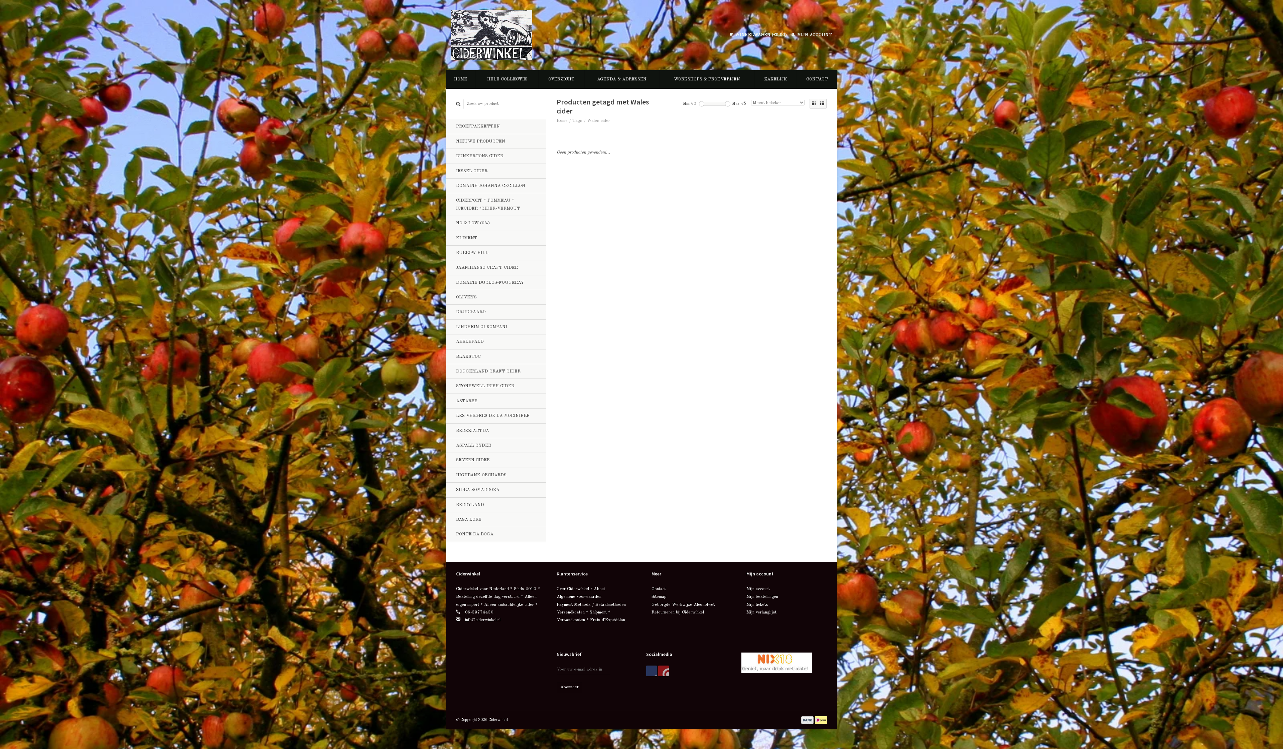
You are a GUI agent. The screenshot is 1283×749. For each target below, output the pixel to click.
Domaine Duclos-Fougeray (490, 282)
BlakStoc (468, 356)
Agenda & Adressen (622, 79)
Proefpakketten (478, 126)
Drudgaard (471, 312)
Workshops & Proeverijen (707, 79)
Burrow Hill (472, 253)
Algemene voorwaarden (579, 596)
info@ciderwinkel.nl (483, 620)
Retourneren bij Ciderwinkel (678, 612)
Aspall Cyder (473, 445)
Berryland (470, 505)
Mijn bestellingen (762, 596)
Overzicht (561, 79)
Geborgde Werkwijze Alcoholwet (683, 604)
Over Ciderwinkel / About (581, 589)
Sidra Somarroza (478, 490)
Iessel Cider (471, 171)
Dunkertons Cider (479, 156)
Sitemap (659, 596)
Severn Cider (473, 460)
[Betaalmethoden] (808, 720)
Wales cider (598, 120)
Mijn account (814, 35)
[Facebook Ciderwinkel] (651, 671)
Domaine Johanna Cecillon (490, 186)
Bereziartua (472, 431)
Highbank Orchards (481, 475)
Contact (817, 79)
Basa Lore (468, 519)
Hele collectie (507, 79)
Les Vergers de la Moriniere (493, 416)
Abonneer (569, 687)
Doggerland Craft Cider (488, 371)
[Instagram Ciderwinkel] (663, 671)
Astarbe (466, 401)
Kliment (466, 238)
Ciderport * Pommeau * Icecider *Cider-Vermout (488, 204)
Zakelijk (775, 79)
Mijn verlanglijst (761, 612)
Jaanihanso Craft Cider (487, 267)
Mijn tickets (757, 604)
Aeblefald (470, 341)
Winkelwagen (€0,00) (761, 35)
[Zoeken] (458, 104)
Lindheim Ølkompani (481, 327)
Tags (577, 120)
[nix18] (776, 662)
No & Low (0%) (473, 223)
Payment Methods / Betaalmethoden (591, 604)
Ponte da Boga (474, 534)
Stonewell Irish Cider (485, 386)
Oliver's (466, 297)
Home (460, 79)
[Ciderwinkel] (535, 35)
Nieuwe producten (480, 141)
